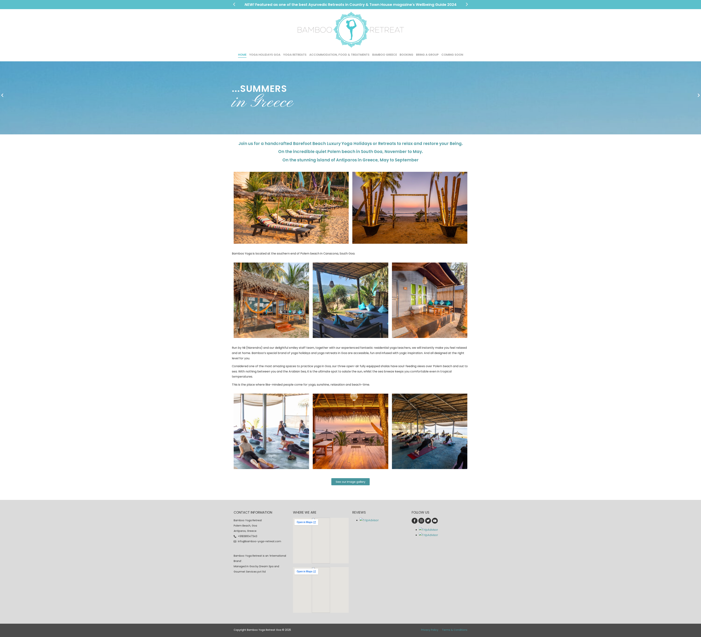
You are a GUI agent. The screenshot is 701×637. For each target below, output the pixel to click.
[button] (234, 4)
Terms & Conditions (454, 630)
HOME (242, 55)
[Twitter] (428, 521)
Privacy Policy (429, 630)
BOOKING (406, 55)
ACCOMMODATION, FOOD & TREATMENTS (339, 55)
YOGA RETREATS (295, 55)
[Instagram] (421, 521)
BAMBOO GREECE (384, 55)
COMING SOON (452, 55)
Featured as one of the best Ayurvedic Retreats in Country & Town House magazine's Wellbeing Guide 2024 (351, 4)
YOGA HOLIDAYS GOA (264, 55)
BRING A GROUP (427, 55)
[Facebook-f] (414, 521)
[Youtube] (435, 521)
